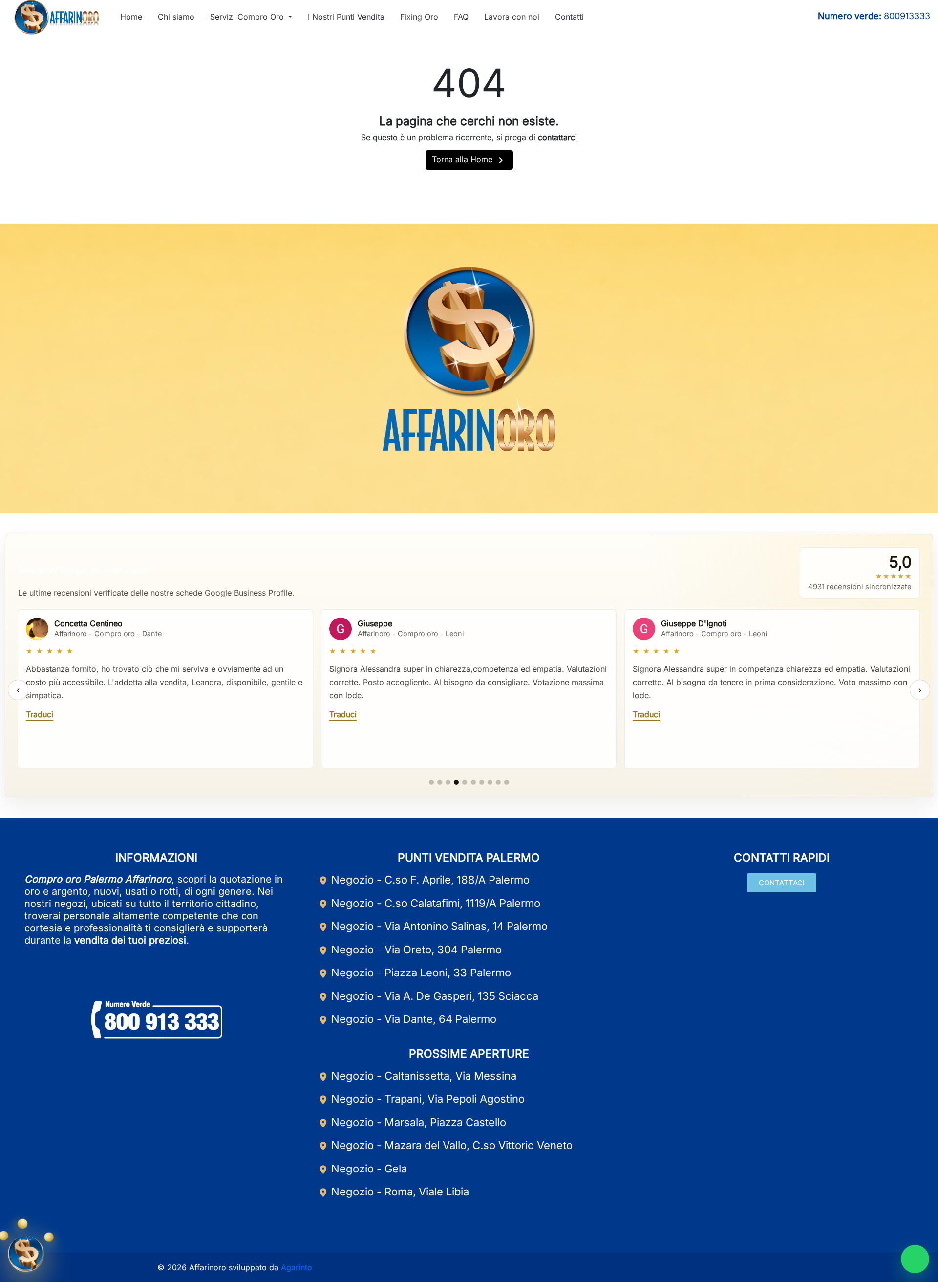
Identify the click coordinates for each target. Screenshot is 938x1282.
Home (131, 17)
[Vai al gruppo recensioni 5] (464, 782)
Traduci (39, 714)
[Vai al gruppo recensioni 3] (448, 782)
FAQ (461, 17)
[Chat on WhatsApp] (915, 1259)
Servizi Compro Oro (248, 17)
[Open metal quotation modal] (26, 1256)
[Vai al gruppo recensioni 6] (473, 782)
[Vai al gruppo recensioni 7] (481, 782)
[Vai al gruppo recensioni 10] (506, 782)
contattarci (557, 137)
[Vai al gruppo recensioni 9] (498, 782)
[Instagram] (758, 17)
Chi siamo (176, 17)
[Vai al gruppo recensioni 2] (439, 782)
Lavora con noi (511, 17)
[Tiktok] (775, 17)
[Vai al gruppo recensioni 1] (431, 782)
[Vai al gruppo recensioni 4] (456, 782)
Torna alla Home (469, 160)
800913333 (907, 16)
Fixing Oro (419, 17)
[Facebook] (724, 17)
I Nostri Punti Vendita (346, 17)
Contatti (569, 17)
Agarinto (296, 1267)
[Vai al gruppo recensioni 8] (490, 782)
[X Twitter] (492, 489)
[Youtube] (741, 17)
